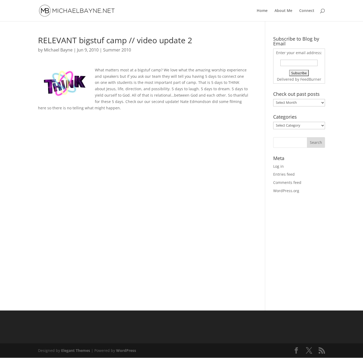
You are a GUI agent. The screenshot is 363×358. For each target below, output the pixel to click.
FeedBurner (310, 79)
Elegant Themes (75, 350)
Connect (306, 11)
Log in (278, 166)
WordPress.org (286, 190)
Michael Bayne (58, 50)
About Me (283, 11)
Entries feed (284, 174)
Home (262, 11)
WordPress (126, 350)
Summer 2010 (117, 50)
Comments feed (287, 182)
